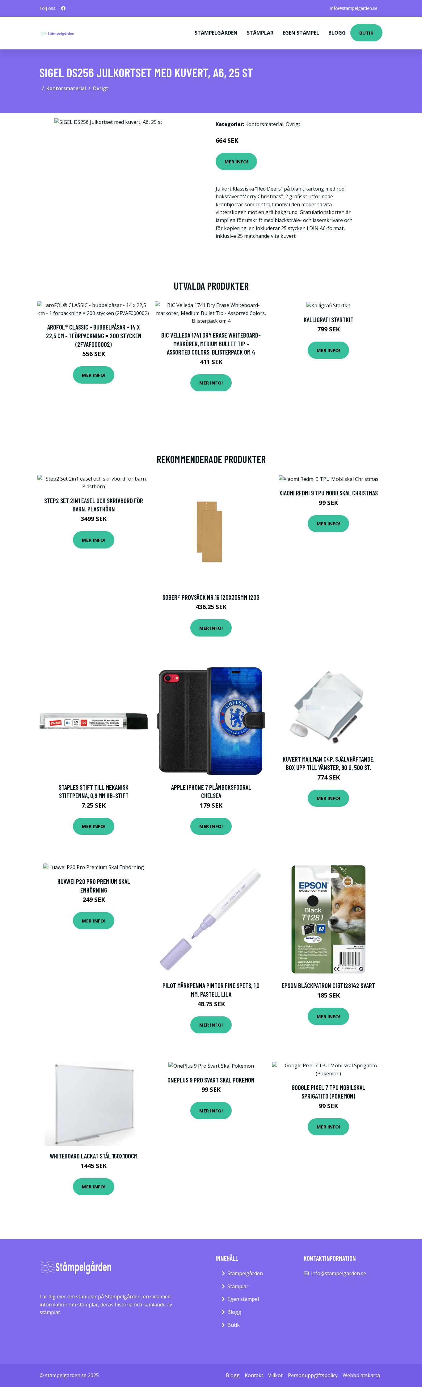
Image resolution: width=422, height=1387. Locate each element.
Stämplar (260, 32)
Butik (366, 33)
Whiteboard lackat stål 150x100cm (93, 1156)
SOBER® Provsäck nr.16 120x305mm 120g (211, 597)
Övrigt (100, 88)
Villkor (275, 1375)
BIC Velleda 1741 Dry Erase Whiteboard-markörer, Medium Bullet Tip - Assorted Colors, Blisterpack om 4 (211, 343)
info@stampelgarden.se (354, 8)
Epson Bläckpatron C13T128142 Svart (328, 985)
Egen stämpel (301, 32)
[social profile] (63, 8)
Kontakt (254, 1375)
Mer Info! (236, 161)
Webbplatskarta (361, 1375)
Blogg (337, 32)
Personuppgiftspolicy (313, 1375)
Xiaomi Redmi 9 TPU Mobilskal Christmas (328, 493)
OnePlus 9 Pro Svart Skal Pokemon (211, 1080)
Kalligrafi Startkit (328, 319)
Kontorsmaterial (66, 88)
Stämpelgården (216, 32)
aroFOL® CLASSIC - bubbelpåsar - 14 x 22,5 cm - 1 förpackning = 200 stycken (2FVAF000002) (93, 335)
